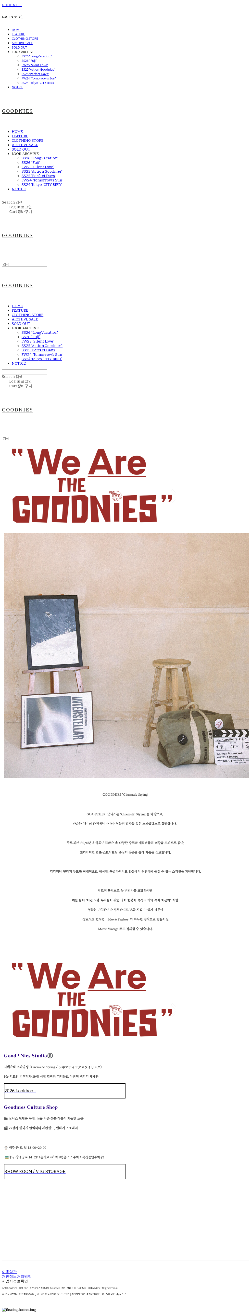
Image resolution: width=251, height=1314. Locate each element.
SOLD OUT (19, 47)
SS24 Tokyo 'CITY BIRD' (38, 82)
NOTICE (17, 87)
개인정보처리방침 (17, 1276)
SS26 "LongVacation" (37, 56)
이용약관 (9, 1272)
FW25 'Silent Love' (35, 65)
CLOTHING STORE (25, 38)
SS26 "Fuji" (29, 60)
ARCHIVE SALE (22, 43)
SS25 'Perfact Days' (35, 74)
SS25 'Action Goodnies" (38, 69)
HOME (16, 29)
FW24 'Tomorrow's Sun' (39, 78)
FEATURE (18, 34)
